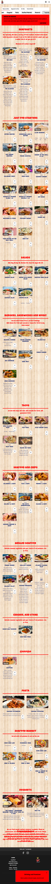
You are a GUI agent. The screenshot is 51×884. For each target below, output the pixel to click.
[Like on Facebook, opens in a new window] (23, 853)
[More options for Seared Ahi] (46, 222)
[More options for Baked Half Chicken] (14, 633)
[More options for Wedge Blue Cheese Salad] (30, 283)
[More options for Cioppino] (14, 672)
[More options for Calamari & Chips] (14, 488)
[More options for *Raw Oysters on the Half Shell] (14, 244)
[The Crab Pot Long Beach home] (7, 2)
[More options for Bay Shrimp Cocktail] (14, 160)
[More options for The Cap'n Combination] (30, 510)
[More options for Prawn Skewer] (14, 570)
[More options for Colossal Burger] (14, 344)
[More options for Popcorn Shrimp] (30, 223)
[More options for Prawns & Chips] (46, 488)
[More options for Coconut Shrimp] (46, 181)
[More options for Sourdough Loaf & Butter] (30, 140)
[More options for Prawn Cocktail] (30, 160)
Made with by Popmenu (16, 849)
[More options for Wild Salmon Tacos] (14, 428)
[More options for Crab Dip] (30, 243)
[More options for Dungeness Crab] (30, 747)
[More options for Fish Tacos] (30, 432)
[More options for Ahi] (46, 584)
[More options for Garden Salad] (14, 282)
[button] (9, 61)
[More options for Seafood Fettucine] (46, 716)
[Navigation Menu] (49, 2)
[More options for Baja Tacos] (14, 451)
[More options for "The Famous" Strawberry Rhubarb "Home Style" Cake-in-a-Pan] (22, 818)
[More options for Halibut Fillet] (14, 590)
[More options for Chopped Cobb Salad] (46, 282)
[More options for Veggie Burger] (46, 357)
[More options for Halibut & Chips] (14, 508)
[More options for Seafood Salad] (14, 302)
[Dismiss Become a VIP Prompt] (46, 872)
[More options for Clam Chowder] (46, 134)
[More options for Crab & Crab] (30, 768)
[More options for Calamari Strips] (14, 181)
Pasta (17, 12)
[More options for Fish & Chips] (30, 488)
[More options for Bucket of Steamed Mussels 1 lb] (30, 202)
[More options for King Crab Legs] (46, 755)
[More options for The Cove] (14, 64)
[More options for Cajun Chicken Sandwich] (30, 346)
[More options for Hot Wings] (46, 201)
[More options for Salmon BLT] (46, 344)
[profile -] (46, 2)
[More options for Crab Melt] (30, 366)
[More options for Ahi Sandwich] (14, 365)
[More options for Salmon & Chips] (46, 508)
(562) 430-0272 (13, 865)
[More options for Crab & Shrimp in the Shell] (46, 777)
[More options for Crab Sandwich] (14, 385)
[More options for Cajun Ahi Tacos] (30, 452)
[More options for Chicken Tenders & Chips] (14, 530)
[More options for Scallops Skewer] (30, 570)
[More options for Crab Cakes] (30, 181)
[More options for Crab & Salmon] (14, 768)
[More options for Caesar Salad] (30, 299)
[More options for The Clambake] (30, 88)
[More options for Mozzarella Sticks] (14, 223)
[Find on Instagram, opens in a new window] (27, 853)
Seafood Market (27, 12)
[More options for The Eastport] (30, 56)
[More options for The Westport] (46, 64)
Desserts (37, 12)
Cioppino (9, 12)
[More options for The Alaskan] (14, 93)
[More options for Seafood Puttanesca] (22, 716)
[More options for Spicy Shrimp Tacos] (46, 432)
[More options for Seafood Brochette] (30, 590)
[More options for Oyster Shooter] (14, 138)
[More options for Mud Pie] (46, 815)
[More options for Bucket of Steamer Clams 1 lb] (14, 202)
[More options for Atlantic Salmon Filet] (46, 571)
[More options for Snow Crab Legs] (14, 747)
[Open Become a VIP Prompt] (32, 881)
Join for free (43, 23)
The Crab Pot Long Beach (37, 860)
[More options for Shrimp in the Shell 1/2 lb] (46, 161)
